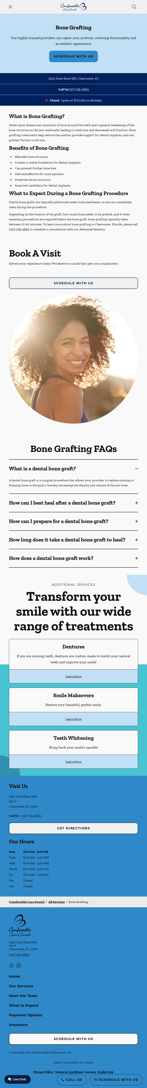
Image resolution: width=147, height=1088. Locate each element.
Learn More (73, 676)
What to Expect (24, 1005)
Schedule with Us (73, 56)
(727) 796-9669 (79, 89)
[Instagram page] (18, 965)
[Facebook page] (11, 965)
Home (14, 976)
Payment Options (25, 1015)
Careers (90, 1072)
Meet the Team (23, 996)
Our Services (21, 986)
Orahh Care (105, 1072)
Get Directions (73, 828)
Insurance (18, 1025)
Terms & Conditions (69, 1072)
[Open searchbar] (134, 7)
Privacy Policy (43, 1072)
